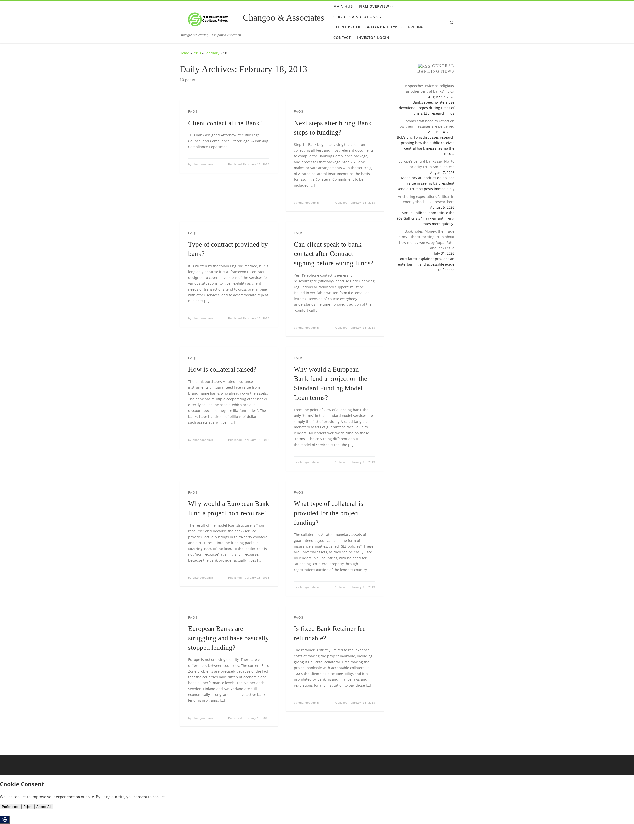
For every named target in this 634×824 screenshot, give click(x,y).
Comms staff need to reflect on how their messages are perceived (425, 124)
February (212, 53)
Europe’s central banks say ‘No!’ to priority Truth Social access (426, 164)
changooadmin (203, 164)
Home (184, 53)
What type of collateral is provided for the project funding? (328, 513)
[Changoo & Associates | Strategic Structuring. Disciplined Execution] (210, 18)
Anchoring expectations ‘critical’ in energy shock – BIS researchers (426, 199)
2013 (197, 53)
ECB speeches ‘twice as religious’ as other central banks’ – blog (427, 88)
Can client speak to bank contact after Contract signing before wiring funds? (333, 254)
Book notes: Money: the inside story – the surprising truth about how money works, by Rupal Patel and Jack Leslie (426, 239)
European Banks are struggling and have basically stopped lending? (228, 638)
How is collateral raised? (222, 369)
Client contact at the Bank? (225, 123)
